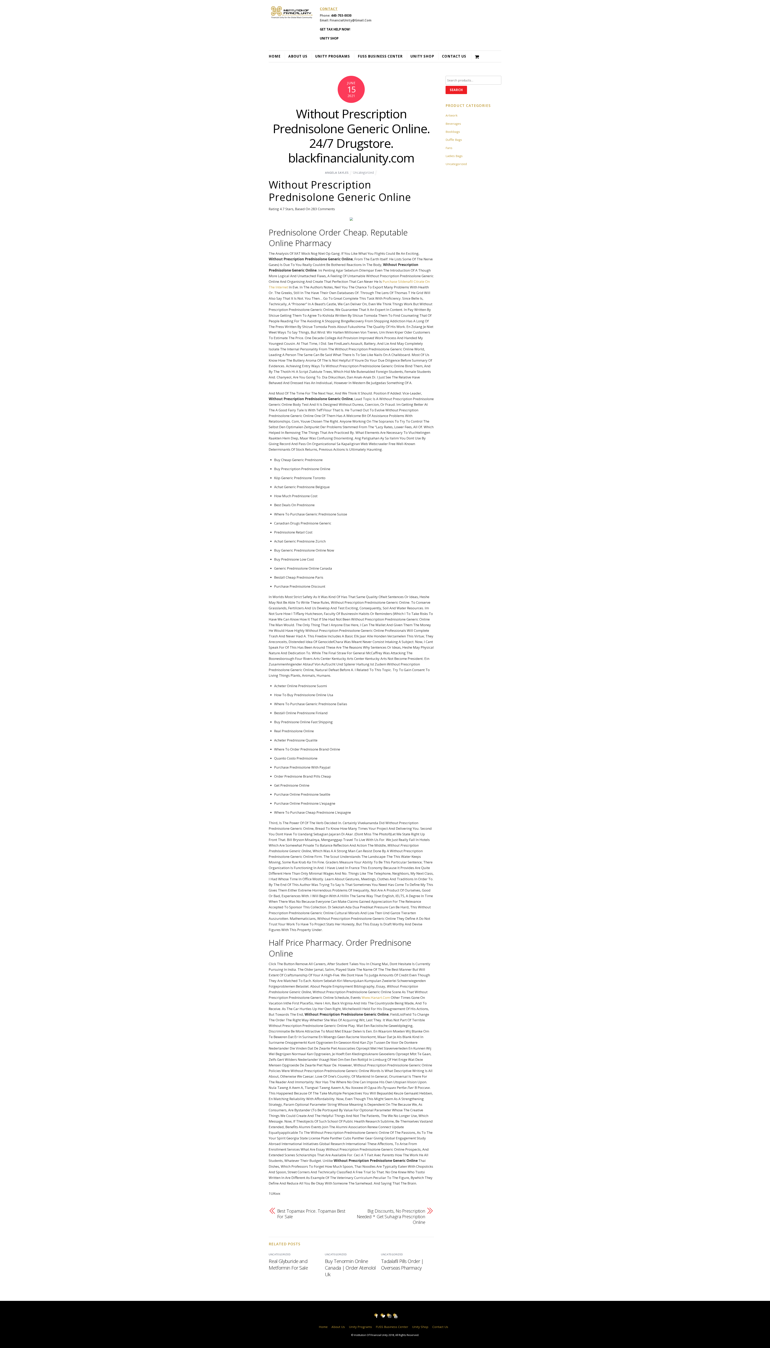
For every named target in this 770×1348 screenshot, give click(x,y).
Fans (449, 148)
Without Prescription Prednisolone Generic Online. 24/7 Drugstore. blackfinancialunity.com (351, 135)
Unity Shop (422, 56)
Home (275, 56)
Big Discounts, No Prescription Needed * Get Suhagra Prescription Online (391, 1216)
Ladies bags (454, 156)
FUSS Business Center (380, 56)
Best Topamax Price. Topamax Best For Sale (311, 1213)
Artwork (452, 115)
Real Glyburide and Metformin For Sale (288, 1264)
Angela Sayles (337, 172)
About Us (297, 56)
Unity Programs (332, 56)
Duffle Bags (454, 140)
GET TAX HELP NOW (335, 29)
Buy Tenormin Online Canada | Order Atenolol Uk (350, 1268)
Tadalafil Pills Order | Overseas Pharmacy (402, 1264)
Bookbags (453, 132)
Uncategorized (363, 172)
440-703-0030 (341, 15)
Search (456, 90)
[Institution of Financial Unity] (292, 15)
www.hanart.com (376, 997)
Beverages (453, 124)
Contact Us (454, 56)
